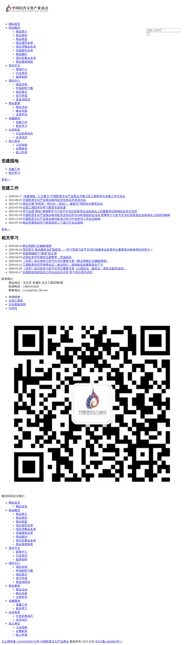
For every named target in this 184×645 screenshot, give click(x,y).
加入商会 (14, 141)
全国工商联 (16, 300)
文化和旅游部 (17, 304)
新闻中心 (21, 69)
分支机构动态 (24, 133)
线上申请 (21, 152)
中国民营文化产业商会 (54, 641)
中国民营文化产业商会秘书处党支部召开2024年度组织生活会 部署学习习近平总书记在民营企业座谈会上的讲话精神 (96, 215)
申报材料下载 (24, 88)
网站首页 (14, 24)
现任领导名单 (24, 42)
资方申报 (21, 95)
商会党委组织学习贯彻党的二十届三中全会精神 (53, 222)
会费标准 (21, 148)
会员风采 (14, 129)
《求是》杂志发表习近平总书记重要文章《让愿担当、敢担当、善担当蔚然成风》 (74, 268)
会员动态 (21, 137)
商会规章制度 (24, 61)
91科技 (13, 308)
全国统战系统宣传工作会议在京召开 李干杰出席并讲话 (57, 272)
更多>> (5, 179)
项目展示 (21, 91)
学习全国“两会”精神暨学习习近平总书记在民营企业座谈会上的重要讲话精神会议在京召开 (80, 211)
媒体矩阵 (21, 76)
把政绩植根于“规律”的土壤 (40, 253)
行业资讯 (21, 73)
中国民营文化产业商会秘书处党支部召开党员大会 (54, 200)
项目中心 (14, 80)
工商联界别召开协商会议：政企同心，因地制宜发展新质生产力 (63, 264)
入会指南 (21, 144)
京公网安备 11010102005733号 (20, 641)
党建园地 (14, 118)
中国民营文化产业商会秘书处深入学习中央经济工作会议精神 (61, 218)
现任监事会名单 (26, 58)
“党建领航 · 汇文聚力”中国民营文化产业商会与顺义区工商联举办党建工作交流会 (74, 196)
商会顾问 (21, 54)
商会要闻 (14, 103)
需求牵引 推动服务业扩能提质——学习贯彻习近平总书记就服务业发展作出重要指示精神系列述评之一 (88, 249)
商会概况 (14, 27)
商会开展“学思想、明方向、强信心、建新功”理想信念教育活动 (63, 203)
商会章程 (21, 35)
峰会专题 (21, 110)
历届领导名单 (24, 50)
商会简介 (21, 31)
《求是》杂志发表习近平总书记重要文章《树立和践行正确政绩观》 (66, 260)
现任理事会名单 (26, 46)
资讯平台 (14, 65)
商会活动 (21, 107)
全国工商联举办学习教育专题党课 (44, 207)
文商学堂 (21, 114)
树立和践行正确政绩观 (37, 245)
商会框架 (21, 39)
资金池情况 (23, 99)
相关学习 (21, 125)
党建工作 (21, 122)
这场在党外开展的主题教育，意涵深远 (47, 257)
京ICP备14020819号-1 (108, 641)
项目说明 (21, 84)
